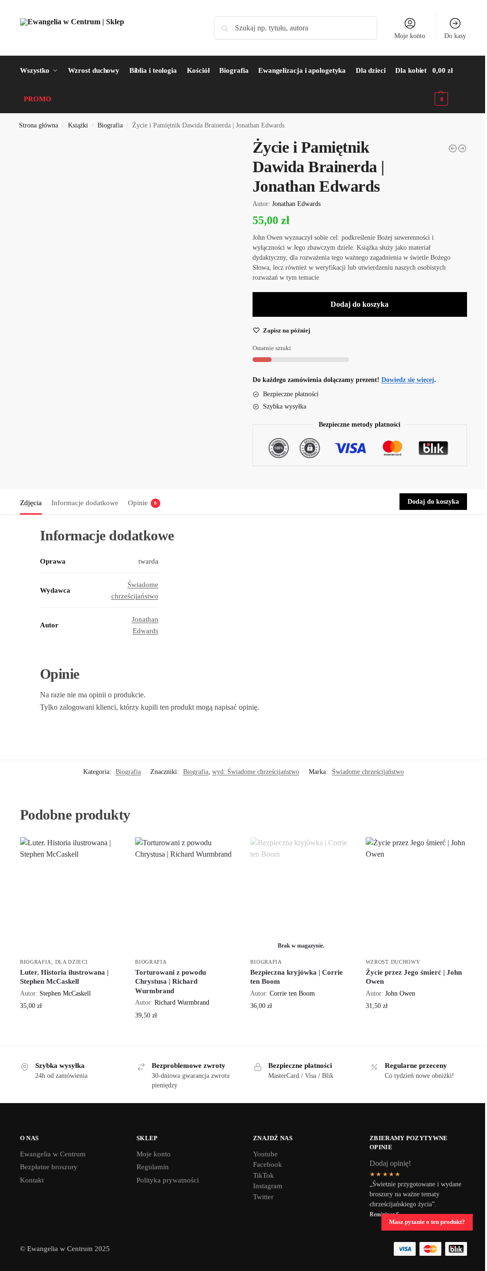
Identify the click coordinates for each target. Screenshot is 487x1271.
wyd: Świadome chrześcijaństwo (255, 771)
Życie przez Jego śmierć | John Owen (414, 977)
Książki (78, 125)
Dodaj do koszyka (360, 304)
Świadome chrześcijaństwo (368, 771)
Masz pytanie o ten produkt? (427, 1222)
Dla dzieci (71, 962)
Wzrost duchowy (393, 962)
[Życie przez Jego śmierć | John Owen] (416, 895)
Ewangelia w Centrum (53, 1154)
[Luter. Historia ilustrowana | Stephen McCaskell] (462, 148)
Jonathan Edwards (296, 203)
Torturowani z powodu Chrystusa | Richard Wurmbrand (170, 981)
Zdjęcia (31, 503)
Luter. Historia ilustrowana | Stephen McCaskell (64, 977)
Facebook (267, 1164)
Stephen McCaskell (65, 993)
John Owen (400, 993)
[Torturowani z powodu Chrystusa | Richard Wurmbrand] (185, 895)
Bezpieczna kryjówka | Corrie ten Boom (296, 977)
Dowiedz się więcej (300, 1025)
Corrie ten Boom (292, 993)
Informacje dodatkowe (84, 503)
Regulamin (152, 1167)
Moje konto (409, 35)
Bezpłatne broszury (49, 1167)
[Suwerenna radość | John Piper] (453, 148)
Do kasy (455, 35)
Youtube (265, 1154)
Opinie (142, 503)
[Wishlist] (106, 851)
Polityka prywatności (167, 1180)
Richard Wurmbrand (182, 1002)
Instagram (267, 1186)
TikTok (263, 1175)
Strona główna (38, 125)
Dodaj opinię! (390, 1163)
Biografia (110, 125)
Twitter (263, 1197)
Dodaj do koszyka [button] (70, 1025)
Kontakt (32, 1180)
